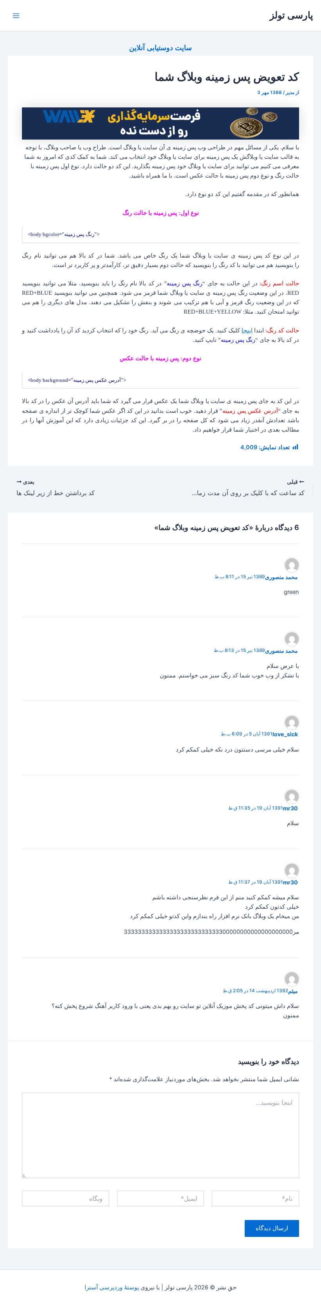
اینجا (247, 330)
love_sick (285, 734)
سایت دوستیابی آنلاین (160, 47)
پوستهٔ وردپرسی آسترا (112, 1287)
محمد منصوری (281, 577)
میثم (293, 991)
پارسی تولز (291, 15)
